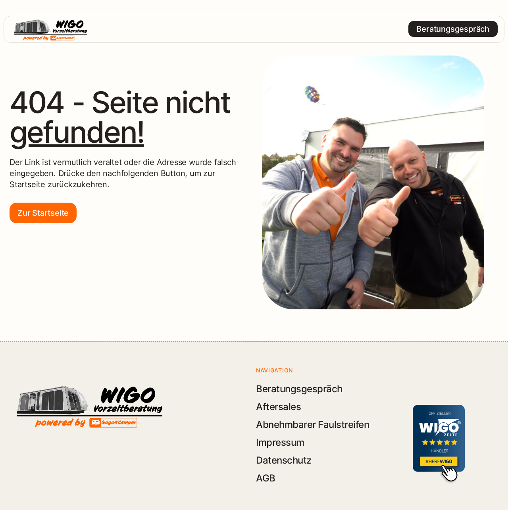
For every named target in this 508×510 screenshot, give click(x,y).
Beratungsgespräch (299, 389)
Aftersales (278, 406)
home (253, 29)
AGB (265, 478)
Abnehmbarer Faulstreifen (312, 424)
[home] (50, 29)
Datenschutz (284, 460)
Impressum (280, 442)
